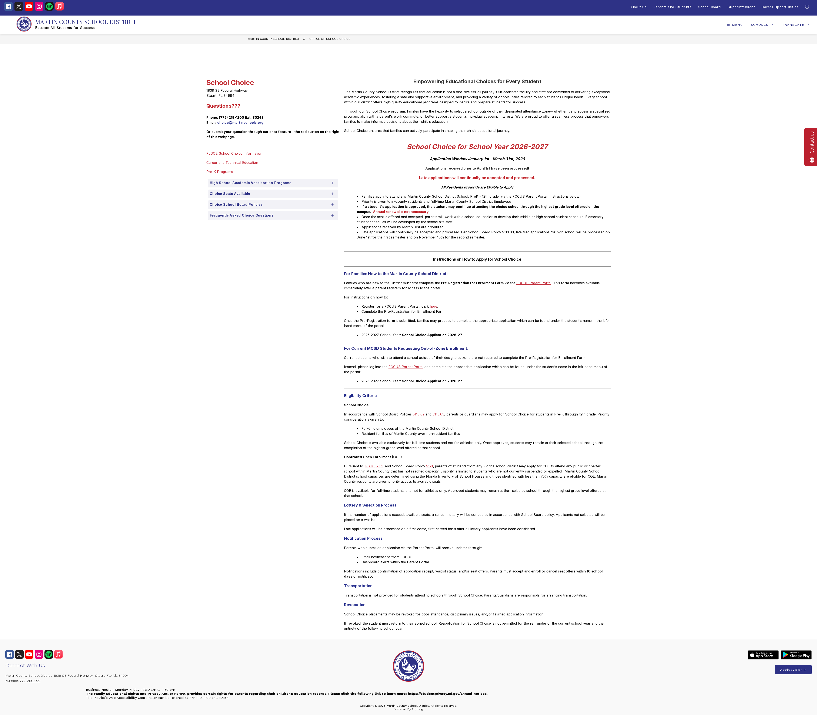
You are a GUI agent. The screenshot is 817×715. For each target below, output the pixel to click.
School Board (709, 7)
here (433, 306)
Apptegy (418, 709)
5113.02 (418, 414)
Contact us (811, 142)
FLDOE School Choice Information (234, 153)
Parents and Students (672, 7)
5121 (429, 466)
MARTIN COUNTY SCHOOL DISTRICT (273, 38)
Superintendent (741, 7)
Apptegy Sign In (793, 670)
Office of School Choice (329, 38)
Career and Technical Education (232, 162)
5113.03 (438, 414)
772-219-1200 (30, 681)
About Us (638, 7)
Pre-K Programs (219, 172)
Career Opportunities (780, 7)
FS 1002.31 (374, 466)
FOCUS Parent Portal (533, 283)
